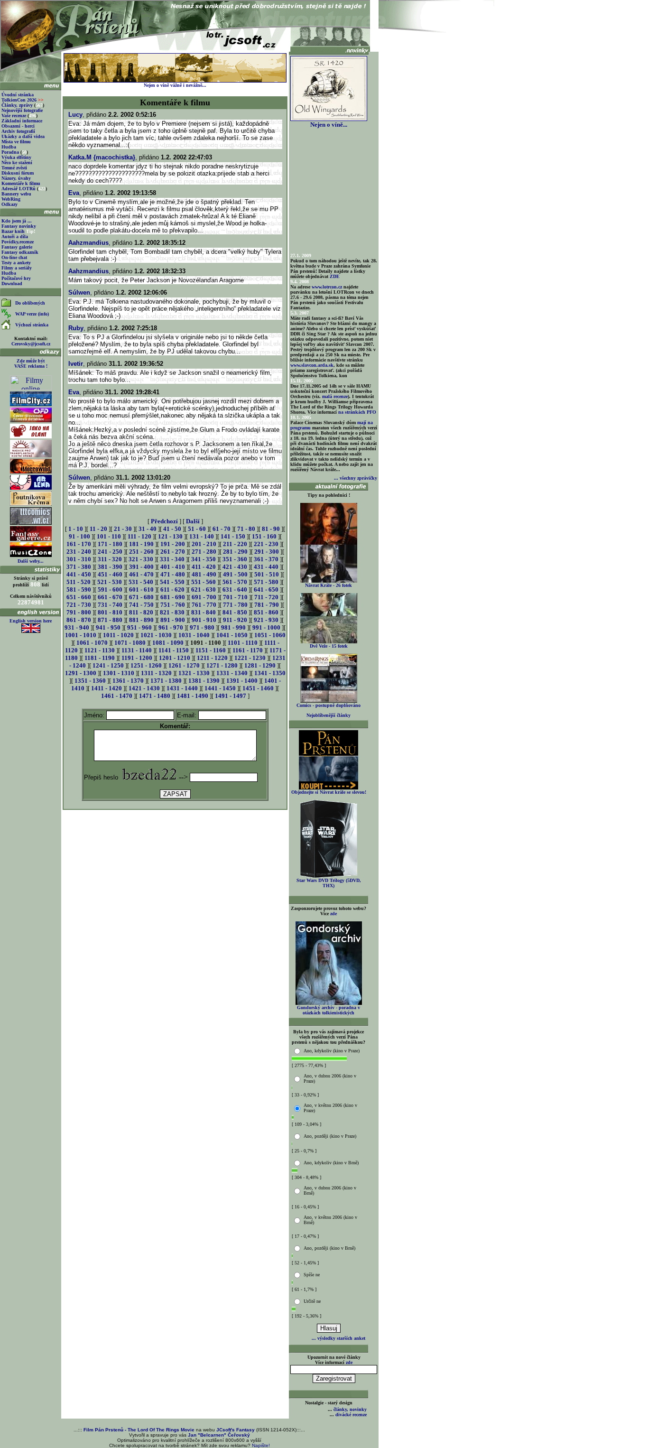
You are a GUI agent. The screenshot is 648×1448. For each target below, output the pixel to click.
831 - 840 (203, 612)
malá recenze (335, 396)
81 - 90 (271, 528)
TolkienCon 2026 (22, 99)
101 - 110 (109, 536)
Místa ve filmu (16, 141)
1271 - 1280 (222, 665)
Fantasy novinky (18, 226)
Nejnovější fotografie (22, 110)
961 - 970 (170, 627)
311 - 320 (110, 559)
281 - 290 (235, 551)
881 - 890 (141, 619)
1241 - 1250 (108, 665)
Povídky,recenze (17, 241)
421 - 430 (234, 566)
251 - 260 (141, 551)
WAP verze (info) (32, 313)
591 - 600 (110, 589)
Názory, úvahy (16, 178)
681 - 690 (172, 597)
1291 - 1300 (80, 673)
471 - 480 (172, 574)
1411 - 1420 (106, 688)
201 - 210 (204, 544)
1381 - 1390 (204, 680)
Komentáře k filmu (20, 183)
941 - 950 (108, 627)
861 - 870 (78, 619)
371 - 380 (78, 566)
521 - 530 (109, 581)
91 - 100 (79, 536)
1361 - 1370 (128, 680)
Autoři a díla (14, 236)
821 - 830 (172, 612)
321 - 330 (141, 559)
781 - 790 (266, 604)
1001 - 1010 (80, 635)
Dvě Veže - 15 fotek (329, 646)
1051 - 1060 (270, 635)
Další (193, 521)
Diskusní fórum (17, 173)
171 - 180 (110, 544)
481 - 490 (204, 574)
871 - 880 (110, 619)
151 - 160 (264, 536)
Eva (73, 192)
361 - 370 (266, 559)
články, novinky (350, 1409)
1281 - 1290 (260, 665)
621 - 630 (203, 589)
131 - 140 (201, 536)
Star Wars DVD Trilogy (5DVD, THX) (328, 883)
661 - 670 (110, 597)
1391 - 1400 (242, 680)
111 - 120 (139, 536)
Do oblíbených (30, 303)
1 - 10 (75, 528)
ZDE (335, 276)
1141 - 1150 (173, 650)
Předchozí (164, 521)
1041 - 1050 (232, 635)
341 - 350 (203, 559)
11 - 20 (98, 528)
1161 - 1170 (247, 650)
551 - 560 (203, 581)
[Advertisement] (175, 832)
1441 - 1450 (220, 688)
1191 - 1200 (136, 657)
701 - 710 (235, 597)
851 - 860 (266, 612)
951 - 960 (139, 627)
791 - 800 (78, 612)
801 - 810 (110, 612)
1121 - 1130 (99, 650)
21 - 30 (123, 528)
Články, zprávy (17, 105)
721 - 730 (78, 604)
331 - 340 (172, 559)
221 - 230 (266, 544)
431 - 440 (266, 566)
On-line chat (14, 257)
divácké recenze (351, 1414)
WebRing (10, 199)
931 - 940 (77, 627)
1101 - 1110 (243, 642)
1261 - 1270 (184, 665)
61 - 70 (222, 528)
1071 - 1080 (130, 642)
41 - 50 (172, 528)
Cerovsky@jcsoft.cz (30, 343)
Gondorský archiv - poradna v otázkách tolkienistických (328, 1010)
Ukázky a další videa (23, 136)
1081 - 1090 (168, 642)
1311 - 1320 (156, 673)
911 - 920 (235, 619)
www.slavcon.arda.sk (311, 365)
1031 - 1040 (194, 635)
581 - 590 (78, 589)
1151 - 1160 (210, 650)
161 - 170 (78, 544)
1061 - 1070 (92, 642)
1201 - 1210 (174, 657)
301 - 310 (78, 559)
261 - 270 (172, 551)
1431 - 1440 (182, 688)
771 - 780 (235, 604)
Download (11, 283)
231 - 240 (78, 551)
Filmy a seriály (16, 267)
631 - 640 (234, 589)
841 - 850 (234, 612)
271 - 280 (204, 551)
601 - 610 (141, 589)
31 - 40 (148, 528)
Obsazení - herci (18, 126)
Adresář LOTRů (18, 188)
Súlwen (79, 292)
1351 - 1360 (90, 680)
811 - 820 (141, 612)
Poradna (10, 152)
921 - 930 (266, 619)
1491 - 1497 (230, 695)
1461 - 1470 (116, 695)
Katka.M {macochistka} (101, 157)
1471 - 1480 (154, 695)
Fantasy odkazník (19, 252)
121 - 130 (170, 536)
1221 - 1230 (250, 657)
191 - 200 (172, 544)
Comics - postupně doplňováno (328, 705)
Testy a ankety (16, 262)
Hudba (8, 146)
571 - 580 (266, 581)
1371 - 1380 (166, 680)
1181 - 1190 (99, 657)
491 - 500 (235, 574)
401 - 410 (172, 566)
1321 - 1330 (194, 673)
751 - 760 (172, 604)
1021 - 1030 (156, 635)
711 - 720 (266, 597)
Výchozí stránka (31, 324)
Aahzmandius (88, 242)
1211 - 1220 (212, 657)
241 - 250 (110, 551)
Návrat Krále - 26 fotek (328, 585)
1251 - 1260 (146, 665)
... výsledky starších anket (338, 1338)
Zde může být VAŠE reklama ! (30, 363)
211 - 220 (235, 544)
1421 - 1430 (144, 688)
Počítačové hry (16, 278)
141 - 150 (233, 536)
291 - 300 (266, 551)
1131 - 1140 (136, 650)
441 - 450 (78, 574)
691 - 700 (204, 597)
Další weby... (31, 561)
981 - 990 (233, 627)
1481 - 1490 (192, 695)
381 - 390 (110, 566)
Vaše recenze (13, 115)
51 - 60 (197, 528)
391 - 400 (141, 566)
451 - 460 (110, 574)
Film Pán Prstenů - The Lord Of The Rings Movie (138, 1429)
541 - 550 (172, 581)
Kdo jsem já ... (16, 220)
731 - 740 (110, 604)
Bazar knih (13, 231)
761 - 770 (204, 604)
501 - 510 (266, 574)
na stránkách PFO (357, 412)
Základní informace (21, 120)
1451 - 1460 (258, 688)
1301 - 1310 (118, 673)
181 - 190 (141, 544)
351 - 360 (234, 559)
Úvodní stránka (17, 94)
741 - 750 (141, 604)
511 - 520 (78, 581)
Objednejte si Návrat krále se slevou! (328, 792)
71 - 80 (246, 528)
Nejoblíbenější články (328, 715)
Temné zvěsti (14, 167)
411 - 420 (204, 566)
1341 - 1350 (270, 673)
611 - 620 (172, 589)
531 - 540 (141, 581)
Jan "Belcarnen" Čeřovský (219, 1435)
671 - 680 (141, 597)
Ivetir (75, 363)
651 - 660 (78, 597)
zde (333, 913)
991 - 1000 (266, 627)
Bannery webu (16, 193)
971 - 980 (202, 627)
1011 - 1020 (118, 635)
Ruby (75, 328)
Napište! (261, 1445)
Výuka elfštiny (16, 157)
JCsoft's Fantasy (235, 1429)
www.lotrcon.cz (327, 286)
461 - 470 (141, 574)
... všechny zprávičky (355, 478)
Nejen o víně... (328, 124)
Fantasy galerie (16, 247)
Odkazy (9, 204)
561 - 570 (234, 581)
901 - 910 (204, 619)
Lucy (75, 114)
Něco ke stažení (16, 162)
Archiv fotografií (18, 131)
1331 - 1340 (232, 673)
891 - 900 (172, 619)
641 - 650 (266, 589)
